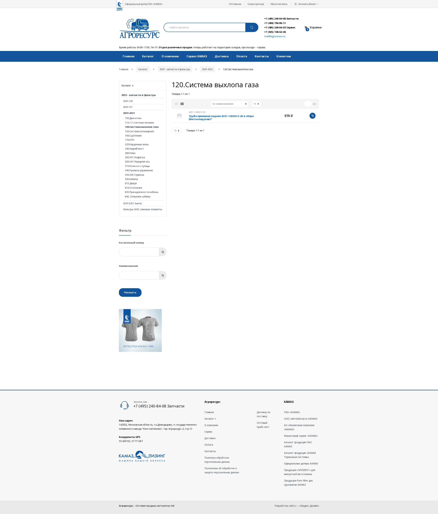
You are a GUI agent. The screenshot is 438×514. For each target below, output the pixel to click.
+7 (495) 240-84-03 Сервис (279, 27)
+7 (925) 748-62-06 (275, 32)
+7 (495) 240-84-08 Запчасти (281, 18)
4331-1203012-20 (197, 112)
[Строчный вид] (182, 103)
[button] (306, 4)
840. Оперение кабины (137, 196)
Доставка (222, 56)
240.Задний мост (134, 148)
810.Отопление (133, 187)
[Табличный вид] (176, 103)
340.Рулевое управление (139, 170)
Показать (130, 292)
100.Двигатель (133, 118)
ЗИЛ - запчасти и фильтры (175, 69)
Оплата (241, 56)
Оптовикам (235, 3)
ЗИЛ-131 (128, 107)
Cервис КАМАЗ (196, 56)
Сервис (208, 431)
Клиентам (283, 56)
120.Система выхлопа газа (142, 126)
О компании (170, 56)
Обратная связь (279, 3)
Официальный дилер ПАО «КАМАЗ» (143, 3)
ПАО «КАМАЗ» (292, 412)
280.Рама (130, 153)
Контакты (262, 56)
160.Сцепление (133, 135)
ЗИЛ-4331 (207, 69)
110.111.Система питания (139, 122)
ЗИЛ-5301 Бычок (132, 203)
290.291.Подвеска (135, 157)
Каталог (148, 56)
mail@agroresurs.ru (274, 36)
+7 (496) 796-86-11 (275, 23)
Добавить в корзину (312, 116)
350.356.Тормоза (134, 174)
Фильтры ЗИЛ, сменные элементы (142, 209)
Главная (128, 56)
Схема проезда (256, 3)
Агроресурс (126, 505)
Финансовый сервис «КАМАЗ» (301, 435)
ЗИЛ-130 (128, 101)
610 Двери (131, 183)
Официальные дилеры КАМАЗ (301, 463)
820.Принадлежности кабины (141, 192)
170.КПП (129, 139)
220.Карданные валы (136, 144)
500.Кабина (131, 179)
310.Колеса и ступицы (137, 166)
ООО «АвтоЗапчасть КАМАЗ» (301, 418)
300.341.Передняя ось (137, 161)
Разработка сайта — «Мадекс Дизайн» (297, 505)
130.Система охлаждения (139, 131)
